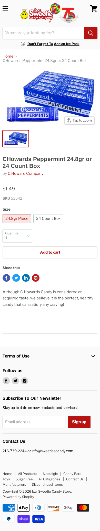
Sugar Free (24, 479)
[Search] (90, 33)
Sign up (79, 421)
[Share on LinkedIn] (26, 278)
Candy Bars (72, 474)
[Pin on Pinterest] (35, 278)
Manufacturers (14, 484)
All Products (27, 474)
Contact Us (75, 479)
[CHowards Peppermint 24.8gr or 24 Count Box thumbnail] (15, 139)
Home (8, 56)
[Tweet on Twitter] (16, 278)
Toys (6, 479)
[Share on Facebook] (6, 278)
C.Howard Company (26, 173)
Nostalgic (50, 474)
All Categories (49, 479)
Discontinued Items (47, 484)
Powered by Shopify (18, 497)
